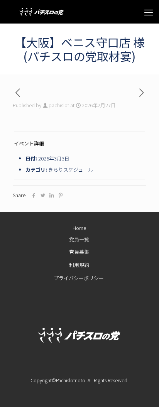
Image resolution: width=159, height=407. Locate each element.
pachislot (59, 105)
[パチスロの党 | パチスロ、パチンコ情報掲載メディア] (35, 11)
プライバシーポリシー (79, 279)
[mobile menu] (148, 11)
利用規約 (79, 266)
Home (79, 227)
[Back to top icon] (137, 391)
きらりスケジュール (70, 169)
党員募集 (79, 252)
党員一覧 (79, 239)
